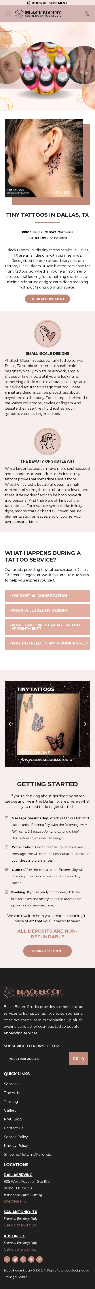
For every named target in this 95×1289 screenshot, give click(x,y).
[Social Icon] (7, 1259)
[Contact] (87, 14)
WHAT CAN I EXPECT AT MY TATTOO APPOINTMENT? (46, 627)
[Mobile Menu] (8, 14)
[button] (47, 596)
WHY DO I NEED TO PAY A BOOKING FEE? (50, 643)
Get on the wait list (20, 1225)
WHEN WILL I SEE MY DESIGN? (40, 610)
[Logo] (38, 14)
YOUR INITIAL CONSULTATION (39, 596)
